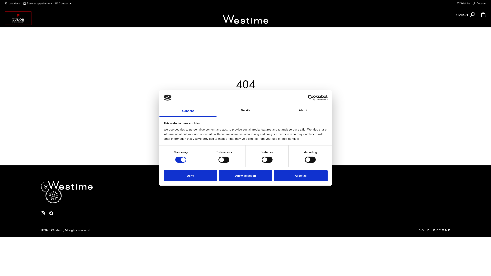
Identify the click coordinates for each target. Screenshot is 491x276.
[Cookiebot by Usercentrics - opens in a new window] (311, 97)
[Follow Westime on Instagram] (43, 213)
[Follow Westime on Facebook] (51, 213)
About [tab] (303, 110)
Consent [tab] (188, 111)
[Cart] (483, 15)
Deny (190, 175)
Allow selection (245, 175)
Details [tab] (245, 110)
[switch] (223, 160)
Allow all (300, 175)
